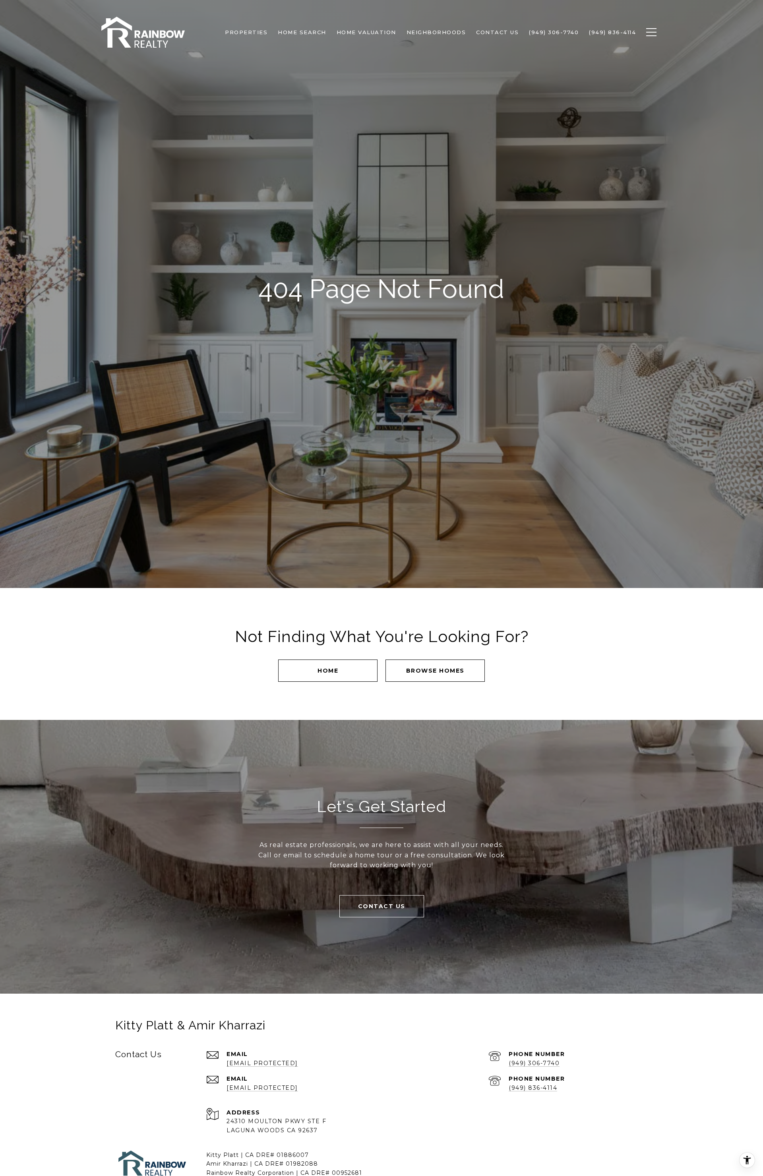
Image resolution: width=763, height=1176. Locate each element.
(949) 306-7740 (534, 1063)
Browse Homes (435, 670)
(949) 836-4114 (533, 1087)
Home (328, 670)
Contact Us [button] (381, 906)
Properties (246, 32)
